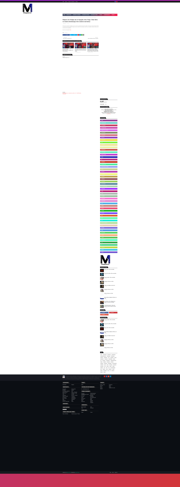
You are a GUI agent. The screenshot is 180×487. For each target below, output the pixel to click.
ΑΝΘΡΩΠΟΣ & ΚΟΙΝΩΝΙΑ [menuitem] (76, 14)
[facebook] (115, 1)
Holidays (102, 213)
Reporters (103, 232)
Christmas (103, 188)
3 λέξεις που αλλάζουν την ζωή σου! (109, 285)
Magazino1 (64, 23)
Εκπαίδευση (105, 357)
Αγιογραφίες (64, 93)
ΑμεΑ (102, 120)
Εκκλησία (102, 137)
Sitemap (76, 1)
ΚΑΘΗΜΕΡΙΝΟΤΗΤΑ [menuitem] (107, 14)
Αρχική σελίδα (64, 17)
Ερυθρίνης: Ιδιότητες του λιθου (109, 289)
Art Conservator (104, 186)
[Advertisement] (81, 85)
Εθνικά (110, 385)
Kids (106, 367)
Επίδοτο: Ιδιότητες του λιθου (108, 293)
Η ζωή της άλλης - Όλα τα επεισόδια (109, 277)
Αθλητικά (101, 388)
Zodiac (102, 252)
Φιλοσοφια (103, 181)
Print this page (65, 409)
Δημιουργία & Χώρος (104, 130)
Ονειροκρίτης (103, 164)
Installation (91, 402)
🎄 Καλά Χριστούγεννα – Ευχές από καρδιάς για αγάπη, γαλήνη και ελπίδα (110, 306)
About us (66, 1)
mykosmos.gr (109, 113)
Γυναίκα (91, 412)
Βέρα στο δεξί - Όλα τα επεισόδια (109, 269)
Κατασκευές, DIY (92, 394)
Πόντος (110, 386)
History (102, 210)
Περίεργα (102, 171)
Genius (102, 205)
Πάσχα (102, 169)
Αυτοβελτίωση (73, 397)
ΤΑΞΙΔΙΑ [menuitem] (101, 14)
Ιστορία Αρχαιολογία (93, 393)
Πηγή (70, 29)
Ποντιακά (102, 176)
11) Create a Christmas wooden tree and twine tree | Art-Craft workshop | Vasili (80, 50)
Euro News (103, 198)
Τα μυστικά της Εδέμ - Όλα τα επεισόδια (110, 273)
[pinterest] (116, 1)
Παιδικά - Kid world (65, 396)
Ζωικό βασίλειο (73, 398)
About (113, 472)
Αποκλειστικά (104, 354)
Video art (91, 401)
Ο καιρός (101, 387)
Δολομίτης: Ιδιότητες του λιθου (108, 281)
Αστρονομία (103, 125)
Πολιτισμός (82, 396)
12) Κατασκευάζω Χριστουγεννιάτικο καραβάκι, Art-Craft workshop (68, 50)
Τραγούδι (91, 400)
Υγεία (63, 394)
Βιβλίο (91, 399)
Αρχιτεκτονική (83, 398)
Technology (105, 370)
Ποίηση (82, 397)
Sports (113, 369)
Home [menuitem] (64, 14)
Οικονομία (104, 360)
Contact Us (116, 472)
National (102, 227)
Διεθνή (101, 386)
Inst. (102, 215)
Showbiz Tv (64, 400)
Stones (102, 237)
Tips (102, 242)
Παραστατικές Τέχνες (105, 166)
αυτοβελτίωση (103, 127)
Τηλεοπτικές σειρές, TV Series (75, 413)
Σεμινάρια (102, 363)
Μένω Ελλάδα (103, 154)
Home (63, 1)
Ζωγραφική (112, 357)
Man (102, 225)
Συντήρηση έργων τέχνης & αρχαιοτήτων (85, 394)
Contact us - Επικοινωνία (71, 1)
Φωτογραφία (109, 363)
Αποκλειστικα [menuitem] (69, 14)
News (102, 230)
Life (102, 220)
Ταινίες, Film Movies (65, 413)
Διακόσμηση (103, 132)
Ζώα (102, 142)
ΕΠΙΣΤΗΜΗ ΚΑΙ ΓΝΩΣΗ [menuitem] (85, 14)
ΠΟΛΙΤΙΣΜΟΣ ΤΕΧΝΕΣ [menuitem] (94, 14)
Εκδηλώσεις (73, 399)
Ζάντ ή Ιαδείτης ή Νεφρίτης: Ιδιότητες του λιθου (110, 298)
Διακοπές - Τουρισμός (74, 395)
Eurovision (102, 366)
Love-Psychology (113, 367)
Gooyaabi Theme (77, 472)
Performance (83, 401)
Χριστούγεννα (64, 397)
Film (102, 203)
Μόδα (63, 399)
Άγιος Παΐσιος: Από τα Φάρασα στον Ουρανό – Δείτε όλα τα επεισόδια (109, 302)
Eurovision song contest (66, 401)
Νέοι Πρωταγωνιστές (93, 397)
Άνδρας (82, 412)
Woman (102, 249)
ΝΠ (101, 159)
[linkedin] (110, 376)
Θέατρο (91, 398)
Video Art (103, 247)
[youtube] (104, 314)
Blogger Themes (69, 472)
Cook (102, 191)
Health (102, 208)
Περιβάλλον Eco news (112, 387)
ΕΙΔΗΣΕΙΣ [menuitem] (113, 14)
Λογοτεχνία (103, 152)
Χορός (82, 400)
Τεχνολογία (73, 396)
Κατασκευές (68, 17)
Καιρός (102, 147)
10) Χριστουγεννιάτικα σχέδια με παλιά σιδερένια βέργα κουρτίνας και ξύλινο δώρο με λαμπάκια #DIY (92, 50)
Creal (102, 193)
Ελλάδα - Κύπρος (102, 384)
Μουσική (82, 399)
